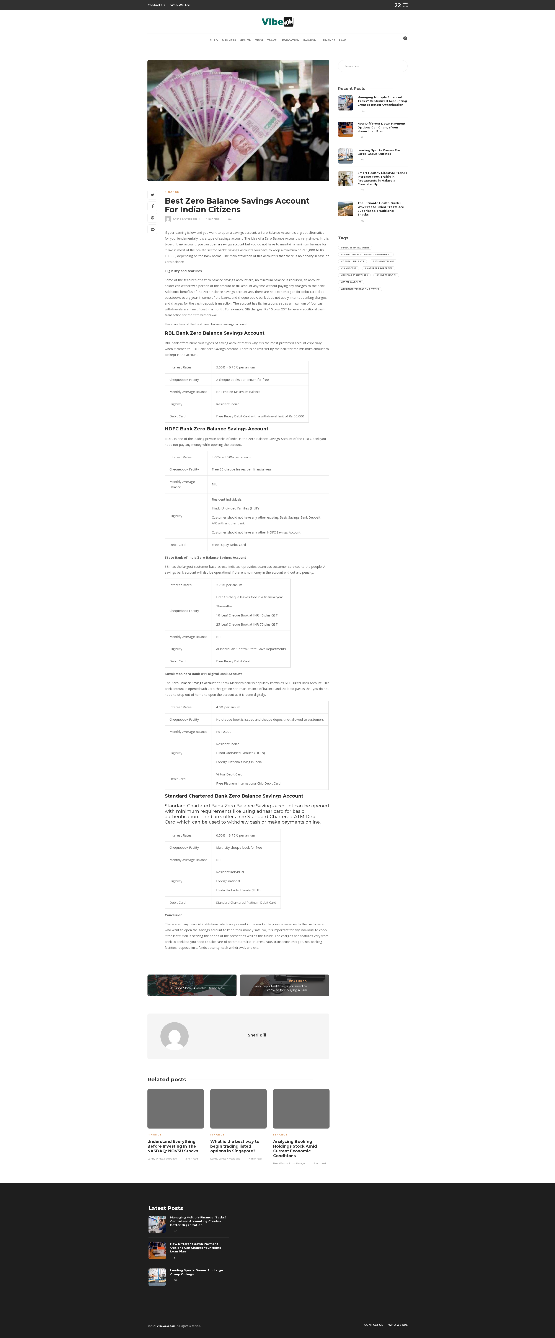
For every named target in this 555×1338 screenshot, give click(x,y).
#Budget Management (355, 247)
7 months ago (297, 1163)
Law (342, 40)
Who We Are (180, 5)
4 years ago (233, 1158)
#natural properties (378, 268)
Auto (213, 40)
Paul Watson (280, 1163)
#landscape (348, 268)
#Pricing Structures (354, 275)
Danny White (155, 1158)
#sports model (386, 275)
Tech (259, 40)
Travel (272, 40)
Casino (176, 983)
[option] (175, 1124)
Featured (298, 981)
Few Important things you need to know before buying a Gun (280, 988)
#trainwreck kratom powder (360, 289)
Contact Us (156, 5)
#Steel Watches (351, 282)
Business (229, 40)
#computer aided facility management (366, 254)
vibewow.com (166, 1326)
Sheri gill (178, 218)
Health (245, 40)
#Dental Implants (352, 261)
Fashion (309, 40)
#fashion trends (383, 261)
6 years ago (190, 218)
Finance (329, 40)
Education (290, 40)
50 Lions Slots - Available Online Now (197, 988)
